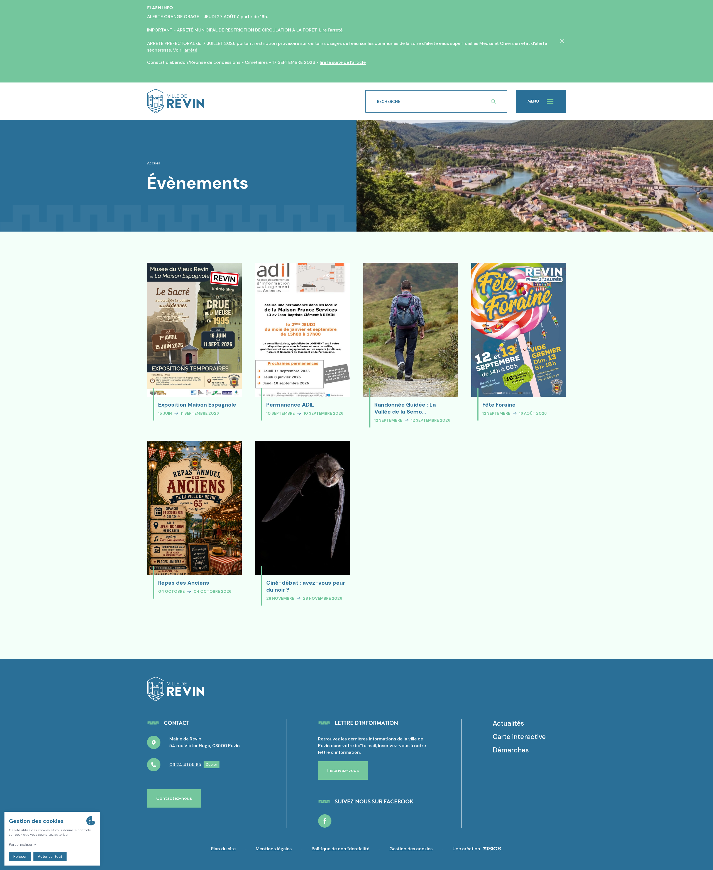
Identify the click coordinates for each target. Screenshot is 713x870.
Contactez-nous (174, 798)
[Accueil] (247, 101)
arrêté (190, 50)
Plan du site (223, 849)
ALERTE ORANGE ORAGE (173, 17)
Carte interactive (519, 736)
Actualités (508, 723)
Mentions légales (274, 849)
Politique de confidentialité (340, 849)
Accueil (153, 163)
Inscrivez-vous (343, 770)
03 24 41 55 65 (185, 764)
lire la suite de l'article (343, 62)
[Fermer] (562, 41)
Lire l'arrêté (331, 30)
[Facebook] (324, 821)
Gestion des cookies (411, 849)
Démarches (511, 750)
